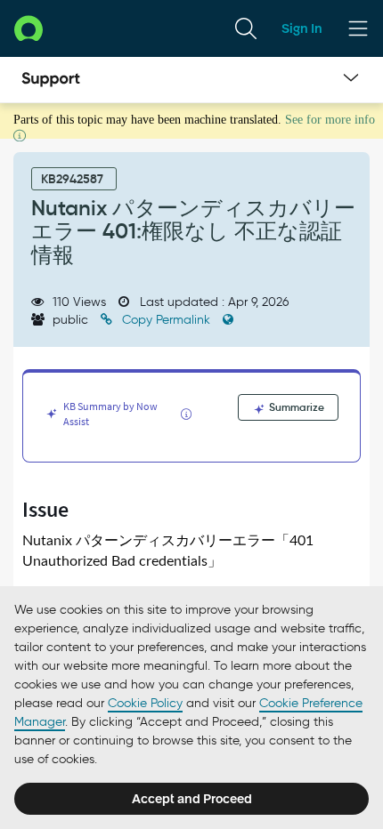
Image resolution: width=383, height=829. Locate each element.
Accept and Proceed (192, 799)
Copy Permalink (166, 319)
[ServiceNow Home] (28, 28)
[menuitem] (246, 28)
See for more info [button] (330, 119)
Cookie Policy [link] (145, 703)
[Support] (50, 80)
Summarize (295, 407)
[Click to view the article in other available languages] (228, 319)
